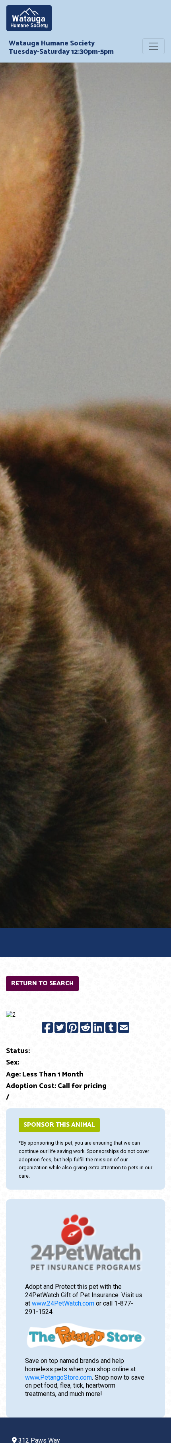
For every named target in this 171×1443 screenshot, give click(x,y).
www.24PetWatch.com (63, 1303)
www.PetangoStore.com (58, 1377)
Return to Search (42, 983)
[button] (18, 1014)
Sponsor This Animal (59, 1125)
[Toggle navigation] (153, 46)
